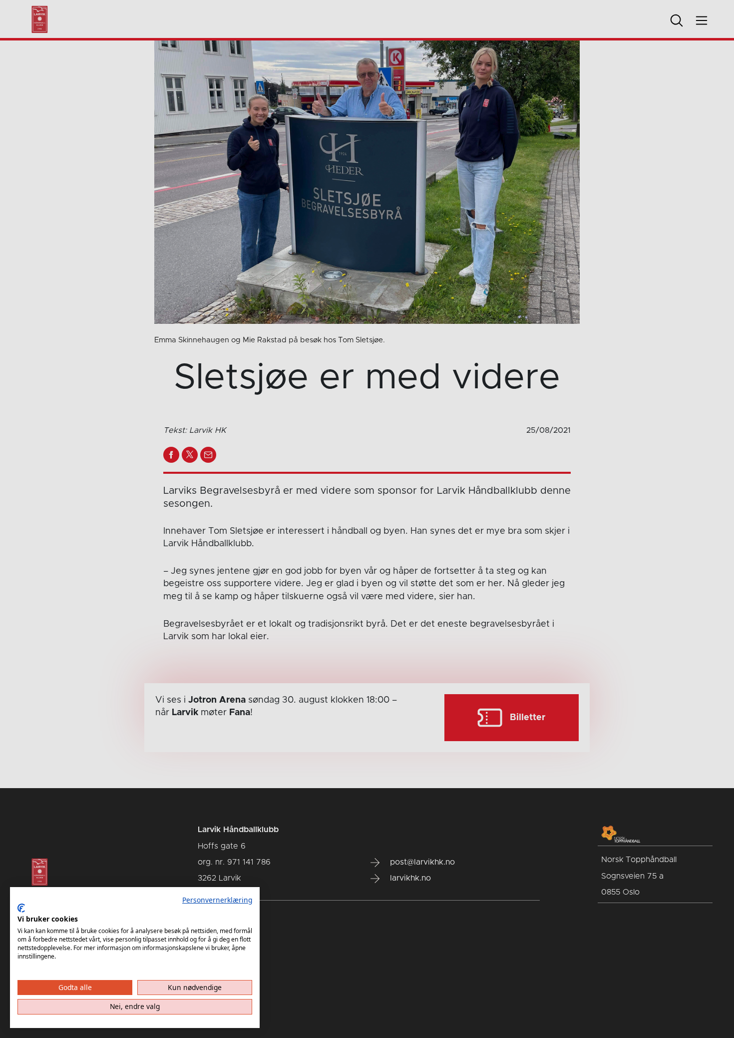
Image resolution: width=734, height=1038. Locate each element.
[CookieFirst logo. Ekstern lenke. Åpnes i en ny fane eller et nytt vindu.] (21, 908)
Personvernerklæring (217, 900)
